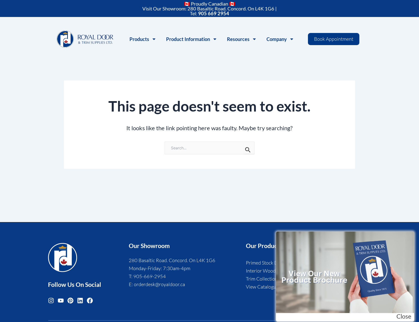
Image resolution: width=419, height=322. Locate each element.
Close (403, 316)
